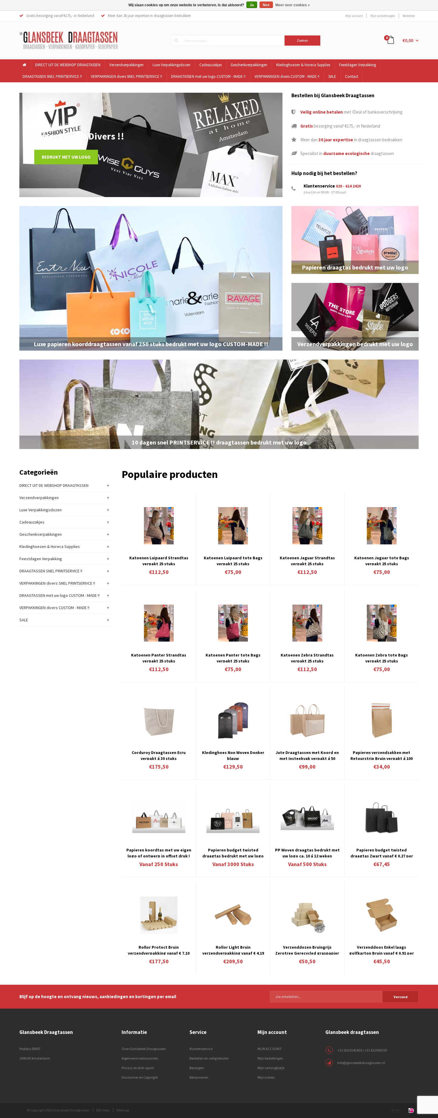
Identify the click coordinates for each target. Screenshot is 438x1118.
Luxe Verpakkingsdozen (171, 64)
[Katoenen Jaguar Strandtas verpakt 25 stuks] (307, 525)
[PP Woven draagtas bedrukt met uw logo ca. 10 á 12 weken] (307, 818)
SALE (332, 76)
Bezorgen (197, 1068)
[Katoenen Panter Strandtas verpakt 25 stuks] (158, 623)
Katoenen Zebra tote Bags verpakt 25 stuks (381, 657)
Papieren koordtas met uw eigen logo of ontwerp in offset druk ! (158, 852)
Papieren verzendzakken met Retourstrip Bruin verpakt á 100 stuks (381, 755)
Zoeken (302, 40)
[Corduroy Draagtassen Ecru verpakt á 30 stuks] (158, 720)
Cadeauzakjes (210, 64)
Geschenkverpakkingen (249, 64)
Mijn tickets (266, 1077)
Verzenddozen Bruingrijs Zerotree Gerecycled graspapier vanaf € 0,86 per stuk (307, 949)
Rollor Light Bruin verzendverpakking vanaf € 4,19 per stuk (233, 949)
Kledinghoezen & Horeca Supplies (303, 64)
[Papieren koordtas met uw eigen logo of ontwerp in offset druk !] (158, 818)
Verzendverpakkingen (126, 64)
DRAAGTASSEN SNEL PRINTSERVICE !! (52, 76)
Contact (351, 76)
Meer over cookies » (292, 5)
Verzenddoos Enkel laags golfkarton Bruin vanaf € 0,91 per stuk (381, 949)
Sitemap (122, 1110)
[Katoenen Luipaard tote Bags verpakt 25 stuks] (233, 525)
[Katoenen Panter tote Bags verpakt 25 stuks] (233, 623)
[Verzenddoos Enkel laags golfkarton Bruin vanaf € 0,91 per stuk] (381, 915)
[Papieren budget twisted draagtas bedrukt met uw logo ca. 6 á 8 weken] (233, 818)
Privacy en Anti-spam (138, 1068)
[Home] (24, 65)
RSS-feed (102, 1110)
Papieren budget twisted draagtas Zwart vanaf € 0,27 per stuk (381, 852)
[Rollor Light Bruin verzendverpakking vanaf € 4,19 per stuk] (233, 915)
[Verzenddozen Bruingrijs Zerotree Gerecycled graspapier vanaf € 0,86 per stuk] (307, 915)
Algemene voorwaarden (140, 1058)
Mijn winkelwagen (382, 16)
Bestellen (409, 16)
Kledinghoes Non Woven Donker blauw (233, 755)
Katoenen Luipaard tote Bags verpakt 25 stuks (233, 560)
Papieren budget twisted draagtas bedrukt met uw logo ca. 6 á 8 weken (233, 852)
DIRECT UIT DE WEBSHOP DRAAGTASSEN (67, 64)
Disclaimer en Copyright (140, 1077)
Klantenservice (201, 1048)
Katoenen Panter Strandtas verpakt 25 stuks (158, 657)
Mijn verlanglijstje (270, 1068)
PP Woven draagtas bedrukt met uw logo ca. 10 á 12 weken (307, 852)
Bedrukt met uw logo (66, 157)
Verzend (401, 997)
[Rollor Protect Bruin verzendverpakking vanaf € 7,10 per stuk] (158, 915)
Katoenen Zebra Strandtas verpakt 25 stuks (307, 657)
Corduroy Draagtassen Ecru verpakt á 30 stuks (159, 755)
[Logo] (68, 40)
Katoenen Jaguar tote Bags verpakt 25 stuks (381, 560)
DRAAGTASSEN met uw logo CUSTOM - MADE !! (208, 76)
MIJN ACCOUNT (269, 1048)
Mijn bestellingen (270, 1058)
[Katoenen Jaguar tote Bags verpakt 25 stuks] (381, 525)
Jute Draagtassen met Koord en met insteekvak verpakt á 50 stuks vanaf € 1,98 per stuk (307, 755)
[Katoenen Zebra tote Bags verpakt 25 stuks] (381, 623)
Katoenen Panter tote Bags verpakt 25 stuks (233, 657)
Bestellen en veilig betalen (209, 1058)
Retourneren (199, 1077)
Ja (252, 5)
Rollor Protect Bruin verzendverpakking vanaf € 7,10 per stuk (159, 949)
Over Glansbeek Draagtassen (144, 1048)
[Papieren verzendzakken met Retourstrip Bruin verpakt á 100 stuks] (381, 720)
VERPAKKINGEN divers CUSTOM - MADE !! (286, 76)
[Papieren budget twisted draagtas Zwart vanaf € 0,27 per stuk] (381, 818)
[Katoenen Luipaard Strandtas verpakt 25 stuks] (158, 525)
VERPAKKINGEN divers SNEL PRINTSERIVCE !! (126, 76)
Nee (266, 5)
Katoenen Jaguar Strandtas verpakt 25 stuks (307, 560)
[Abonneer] (344, 996)
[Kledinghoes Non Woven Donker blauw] (233, 720)
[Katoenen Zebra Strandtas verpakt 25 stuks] (307, 623)
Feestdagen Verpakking (357, 64)
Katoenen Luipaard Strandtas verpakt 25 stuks (158, 560)
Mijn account (354, 16)
